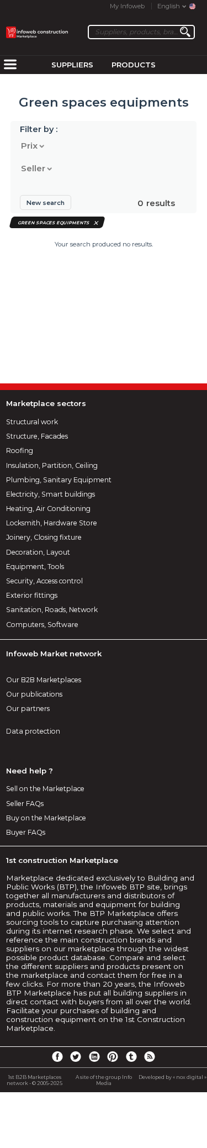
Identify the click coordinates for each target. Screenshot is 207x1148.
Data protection (33, 731)
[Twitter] (76, 1056)
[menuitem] (10, 65)
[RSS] (150, 1056)
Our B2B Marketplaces (43, 680)
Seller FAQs (25, 803)
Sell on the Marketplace (45, 788)
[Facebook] (57, 1056)
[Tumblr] (131, 1056)
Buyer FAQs (25, 832)
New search (45, 203)
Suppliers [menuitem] (72, 64)
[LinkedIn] (94, 1056)
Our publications (34, 694)
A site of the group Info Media (104, 1080)
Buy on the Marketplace (46, 818)
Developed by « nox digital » (172, 1077)
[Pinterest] (113, 1056)
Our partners (28, 708)
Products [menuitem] (134, 64)
